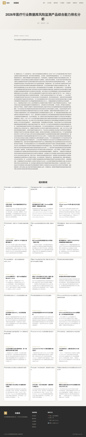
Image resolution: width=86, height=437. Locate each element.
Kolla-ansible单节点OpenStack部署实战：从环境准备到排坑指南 (69, 313)
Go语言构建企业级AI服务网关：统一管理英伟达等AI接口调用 (16, 349)
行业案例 (62, 3)
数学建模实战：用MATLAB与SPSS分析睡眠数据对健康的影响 (69, 241)
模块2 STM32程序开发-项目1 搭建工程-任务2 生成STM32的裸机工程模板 (43, 277)
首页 (44, 3)
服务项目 (56, 3)
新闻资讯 (75, 3)
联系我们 (81, 3)
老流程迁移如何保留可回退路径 (67, 276)
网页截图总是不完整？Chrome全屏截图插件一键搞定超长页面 (42, 205)
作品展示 (69, 3)
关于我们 (49, 3)
